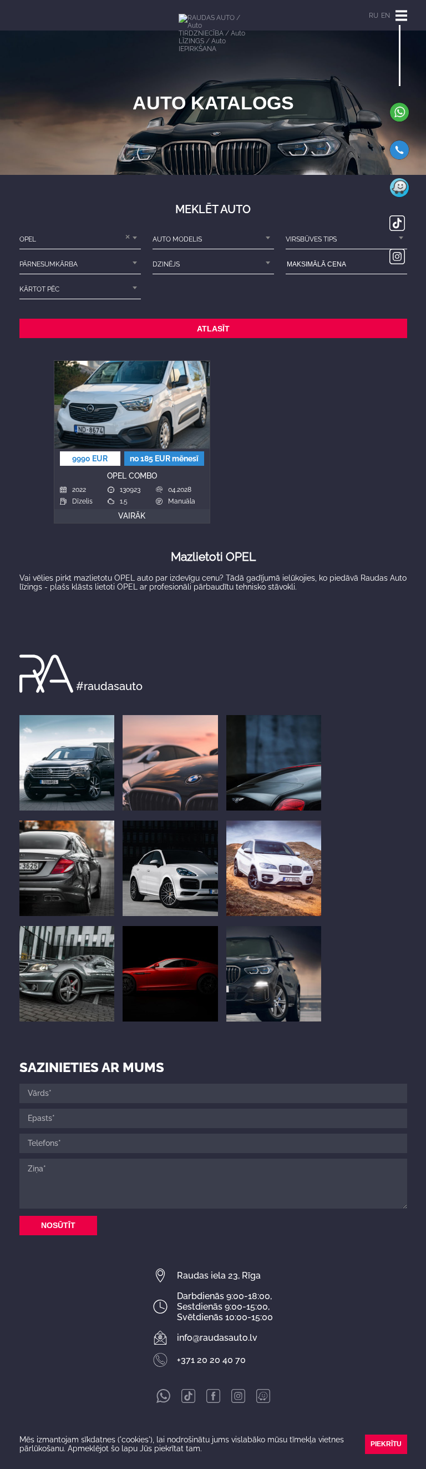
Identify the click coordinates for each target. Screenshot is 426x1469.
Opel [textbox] (27, 239)
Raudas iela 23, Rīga (219, 1275)
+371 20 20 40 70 (211, 1360)
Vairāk (131, 515)
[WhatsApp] (399, 119)
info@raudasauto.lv (217, 1337)
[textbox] (213, 239)
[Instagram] (397, 261)
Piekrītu (386, 1444)
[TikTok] (397, 228)
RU (373, 15)
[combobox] (80, 239)
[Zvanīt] (399, 157)
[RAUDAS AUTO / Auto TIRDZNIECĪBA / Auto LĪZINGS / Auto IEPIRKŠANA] (213, 44)
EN (385, 15)
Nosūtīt (58, 1225)
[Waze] (399, 194)
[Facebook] (213, 1400)
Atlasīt (213, 328)
